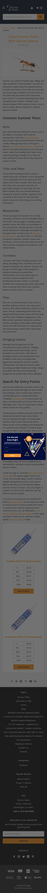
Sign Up (12, 455)
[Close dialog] (44, 435)
